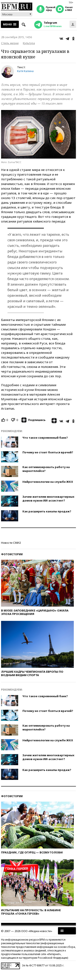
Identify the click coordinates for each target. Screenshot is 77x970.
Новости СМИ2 (11, 543)
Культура (29, 43)
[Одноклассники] (73, 38)
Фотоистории (12, 554)
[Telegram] (67, 38)
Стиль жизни (10, 43)
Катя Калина (25, 71)
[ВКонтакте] (61, 38)
